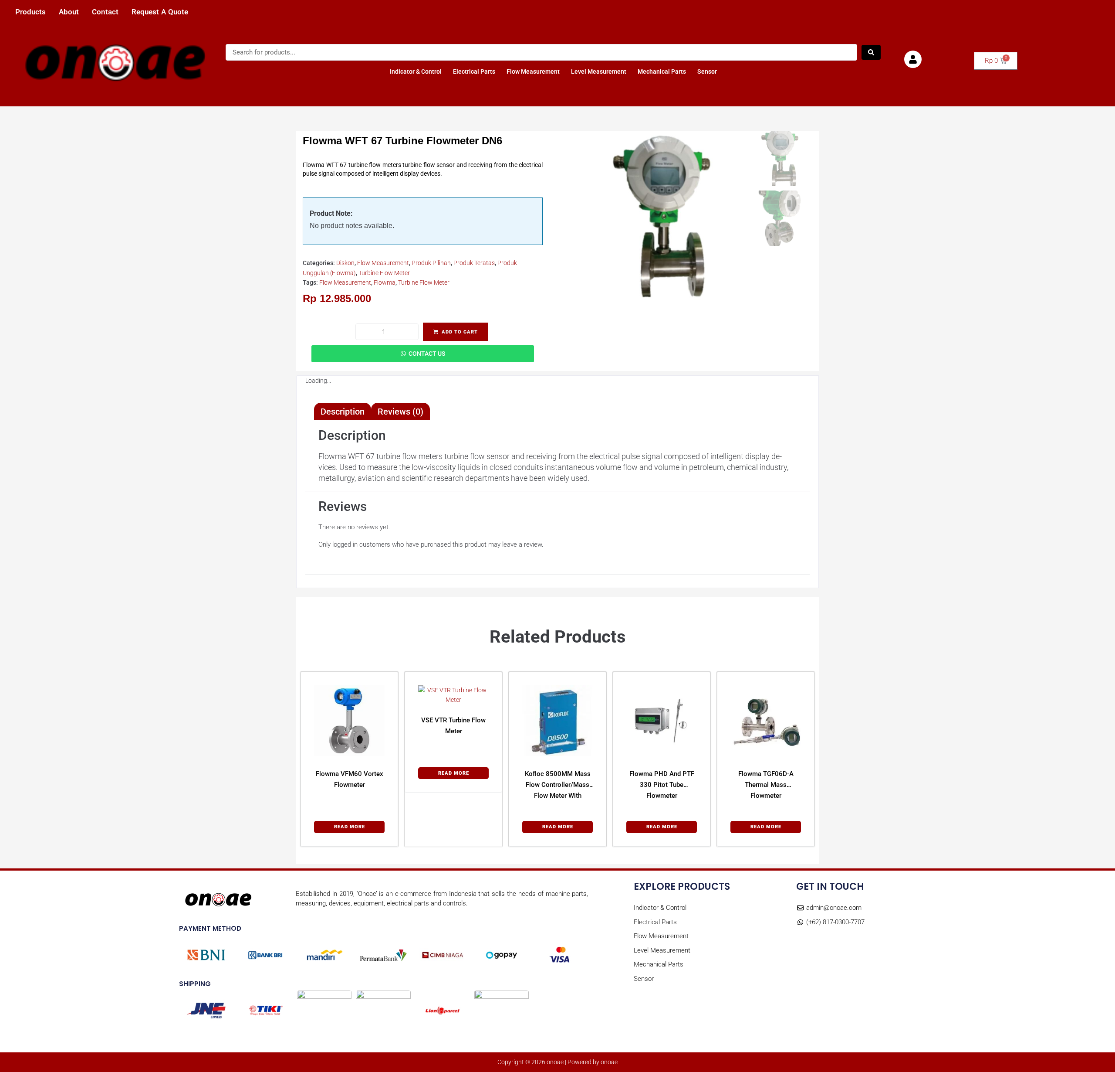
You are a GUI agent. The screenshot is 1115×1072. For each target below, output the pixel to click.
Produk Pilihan (431, 262)
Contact (105, 12)
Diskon (345, 262)
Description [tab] (343, 411)
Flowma (384, 282)
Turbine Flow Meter (384, 272)
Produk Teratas (474, 262)
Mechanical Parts (662, 71)
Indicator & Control (416, 71)
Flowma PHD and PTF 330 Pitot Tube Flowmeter (661, 785)
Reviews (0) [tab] (400, 411)
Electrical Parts (474, 71)
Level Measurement (598, 71)
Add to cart (460, 332)
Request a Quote (160, 12)
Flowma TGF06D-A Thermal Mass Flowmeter (766, 785)
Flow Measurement (533, 71)
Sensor (707, 71)
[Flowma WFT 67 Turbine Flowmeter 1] (661, 217)
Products (30, 12)
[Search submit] (871, 52)
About (69, 12)
